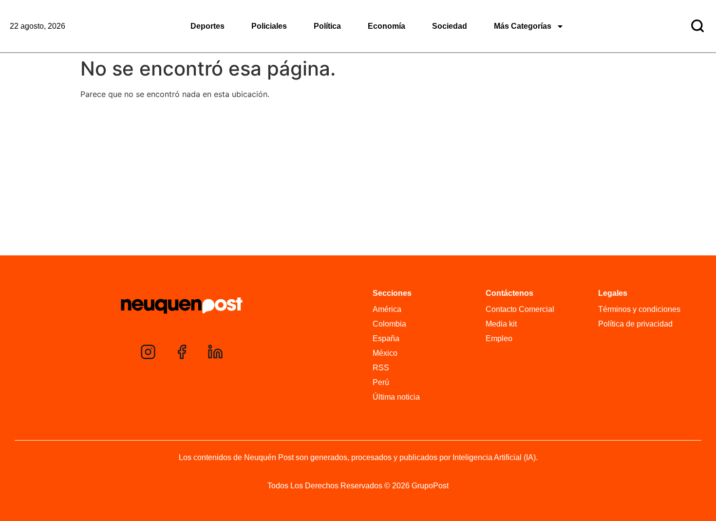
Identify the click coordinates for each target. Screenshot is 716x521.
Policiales (269, 26)
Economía (386, 26)
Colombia (389, 324)
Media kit (501, 324)
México (385, 353)
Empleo (499, 338)
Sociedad (449, 26)
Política (327, 26)
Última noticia (396, 397)
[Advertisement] (358, 180)
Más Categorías (522, 26)
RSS (381, 368)
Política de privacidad (635, 324)
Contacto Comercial (520, 309)
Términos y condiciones (639, 309)
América (387, 309)
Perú (381, 382)
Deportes (207, 26)
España (386, 338)
